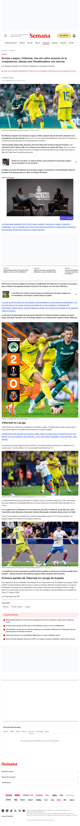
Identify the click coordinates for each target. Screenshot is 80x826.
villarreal (5, 607)
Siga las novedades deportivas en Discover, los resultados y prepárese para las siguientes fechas (40, 71)
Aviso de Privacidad (9, 816)
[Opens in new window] (7, 810)
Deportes (12, 50)
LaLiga (27, 607)
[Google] (3, 810)
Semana (4, 50)
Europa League (17, 607)
